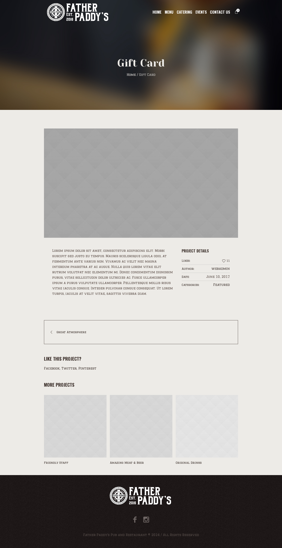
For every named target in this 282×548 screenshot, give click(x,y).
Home (131, 74)
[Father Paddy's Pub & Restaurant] (141, 495)
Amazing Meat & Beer (61, 462)
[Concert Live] (207, 426)
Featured (221, 284)
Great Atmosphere (71, 332)
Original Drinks (123, 462)
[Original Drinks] (141, 426)
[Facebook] (135, 519)
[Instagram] (146, 519)
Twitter (69, 368)
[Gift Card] (141, 183)
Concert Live (186, 462)
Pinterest (87, 368)
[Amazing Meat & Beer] (75, 426)
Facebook (52, 368)
